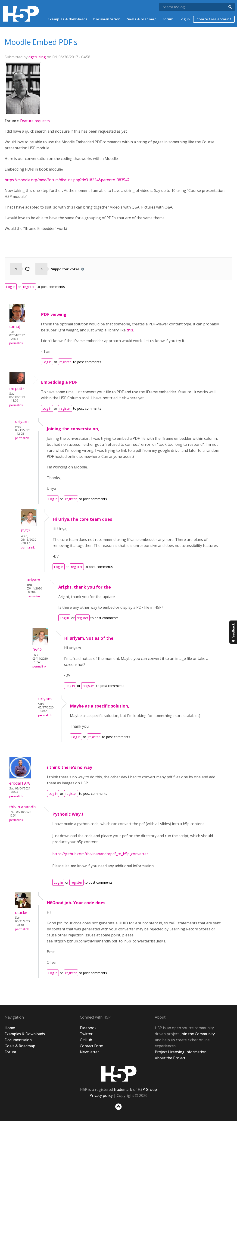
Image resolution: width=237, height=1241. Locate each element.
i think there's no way (69, 767)
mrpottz (16, 388)
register (28, 286)
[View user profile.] (23, 112)
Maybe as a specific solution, (99, 706)
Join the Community (198, 1033)
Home (10, 1027)
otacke (21, 912)
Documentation (107, 19)
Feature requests (35, 120)
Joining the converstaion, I (74, 428)
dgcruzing (37, 56)
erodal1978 (20, 783)
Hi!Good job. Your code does (76, 902)
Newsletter (89, 1051)
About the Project (170, 1057)
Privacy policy (101, 1095)
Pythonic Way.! (67, 814)
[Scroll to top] (118, 1110)
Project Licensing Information (180, 1051)
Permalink (16, 343)
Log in (185, 19)
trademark (123, 1089)
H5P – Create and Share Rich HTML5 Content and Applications (21, 14)
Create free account (213, 19)
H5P (118, 1074)
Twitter (86, 1033)
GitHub (86, 1039)
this (130, 330)
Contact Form (91, 1045)
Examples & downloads (67, 19)
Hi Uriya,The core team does (82, 519)
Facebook (88, 1027)
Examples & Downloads (25, 1033)
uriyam (22, 421)
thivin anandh (22, 806)
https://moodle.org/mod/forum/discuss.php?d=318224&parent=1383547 (67, 179)
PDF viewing (53, 314)
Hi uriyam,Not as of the (88, 638)
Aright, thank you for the (84, 587)
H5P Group (147, 1089)
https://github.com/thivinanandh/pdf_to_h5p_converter (100, 853)
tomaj (14, 326)
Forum (168, 19)
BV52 (25, 530)
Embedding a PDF (59, 382)
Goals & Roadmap (20, 1045)
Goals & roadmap (142, 19)
